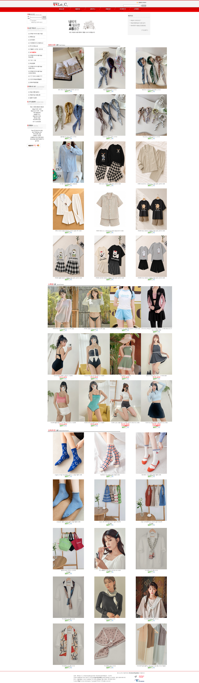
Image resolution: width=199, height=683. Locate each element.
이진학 (110, 675)
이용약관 (125, 673)
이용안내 (142, 673)
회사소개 (119, 673)
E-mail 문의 (37, 121)
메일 (79, 681)
